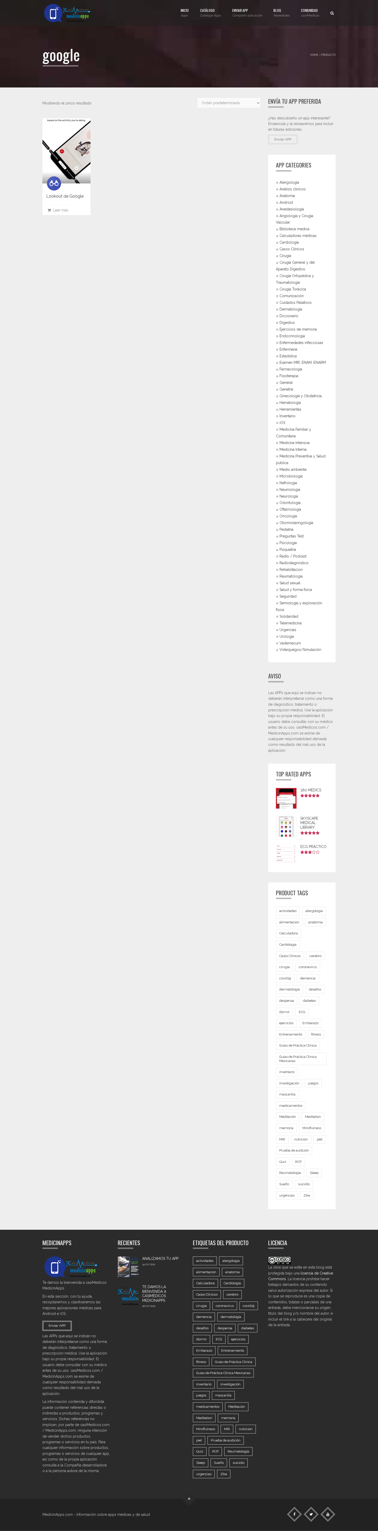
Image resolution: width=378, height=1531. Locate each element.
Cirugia (285, 256)
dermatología (289, 989)
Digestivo (287, 323)
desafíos (315, 989)
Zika (306, 1195)
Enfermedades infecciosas (301, 342)
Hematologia (290, 403)
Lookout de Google (65, 196)
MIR (282, 1139)
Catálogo (210, 12)
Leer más (59, 210)
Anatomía (287, 195)
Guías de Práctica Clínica (298, 1045)
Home (314, 54)
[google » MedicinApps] (71, 13)
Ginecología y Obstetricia (301, 396)
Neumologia (290, 489)
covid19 (285, 978)
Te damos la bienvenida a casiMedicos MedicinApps (154, 1294)
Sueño (284, 1184)
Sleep (314, 1173)
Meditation (313, 1117)
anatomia (315, 922)
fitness (316, 1034)
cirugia (284, 967)
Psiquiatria (288, 549)
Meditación (287, 1117)
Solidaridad (289, 616)
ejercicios (286, 1023)
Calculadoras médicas (298, 236)
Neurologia (289, 496)
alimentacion (289, 922)
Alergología (289, 182)
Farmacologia (291, 369)
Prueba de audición (294, 1150)
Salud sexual (290, 583)
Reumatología (291, 576)
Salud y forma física (296, 590)
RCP (298, 1162)
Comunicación (292, 296)
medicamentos (290, 1106)
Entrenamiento (290, 1034)
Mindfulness (311, 1128)
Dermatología (291, 309)
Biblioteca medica (294, 229)
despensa (286, 1001)
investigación (289, 1083)
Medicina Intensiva (295, 443)
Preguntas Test (292, 536)
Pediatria (286, 529)
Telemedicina (291, 623)
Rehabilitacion (291, 570)
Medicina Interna (293, 449)
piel (319, 1139)
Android (286, 202)
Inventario (287, 416)
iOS (282, 423)
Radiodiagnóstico (294, 563)
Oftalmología (290, 509)
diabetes (309, 1001)
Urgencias (288, 629)
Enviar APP (247, 12)
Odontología (290, 503)
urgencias (286, 1195)
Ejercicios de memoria (298, 329)
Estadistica (288, 356)
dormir (284, 1012)
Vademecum (290, 643)
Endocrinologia (292, 336)
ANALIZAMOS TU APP (160, 1258)
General (286, 382)
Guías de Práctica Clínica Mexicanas (298, 1059)
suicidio (304, 1184)
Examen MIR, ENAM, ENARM (303, 362)
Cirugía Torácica (293, 289)
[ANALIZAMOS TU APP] (128, 1266)
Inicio (185, 12)
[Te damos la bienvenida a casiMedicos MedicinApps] (128, 1295)
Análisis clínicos (293, 189)
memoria (286, 1128)
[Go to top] (189, 1499)
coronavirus (308, 967)
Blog (281, 12)
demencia (308, 978)
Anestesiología (292, 209)
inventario (286, 1072)
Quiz (282, 1162)
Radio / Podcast (293, 556)
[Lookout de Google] (66, 150)
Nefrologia (288, 483)
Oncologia (288, 516)
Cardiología (287, 944)
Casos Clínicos (292, 249)
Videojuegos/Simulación (300, 650)
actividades (287, 911)
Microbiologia (291, 476)
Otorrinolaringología (296, 523)
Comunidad (310, 12)
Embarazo (310, 1023)
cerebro (315, 956)
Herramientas (290, 409)
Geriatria (286, 389)
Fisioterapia (289, 376)
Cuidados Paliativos (296, 302)
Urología (287, 636)
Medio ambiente (293, 469)
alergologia (314, 911)
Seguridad (288, 596)
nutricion (301, 1139)
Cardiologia (289, 242)
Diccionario (289, 316)
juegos (313, 1083)
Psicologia (288, 543)
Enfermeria (288, 349)
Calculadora (288, 933)
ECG (302, 1012)
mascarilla (287, 1094)
